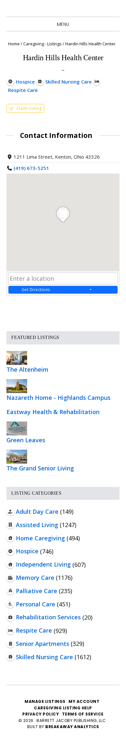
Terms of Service (83, 714)
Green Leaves (25, 440)
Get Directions (36, 289)
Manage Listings (45, 701)
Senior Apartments (42, 643)
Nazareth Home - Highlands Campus (58, 397)
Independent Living (43, 564)
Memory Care (35, 577)
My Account (84, 701)
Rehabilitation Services (48, 617)
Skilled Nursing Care (44, 657)
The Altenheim (27, 369)
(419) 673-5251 (31, 168)
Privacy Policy (41, 714)
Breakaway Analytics (72, 726)
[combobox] (63, 278)
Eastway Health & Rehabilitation (53, 412)
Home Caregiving (40, 538)
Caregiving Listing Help (63, 708)
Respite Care (34, 630)
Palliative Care (36, 591)
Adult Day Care (37, 511)
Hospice (27, 551)
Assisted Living (37, 525)
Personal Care (35, 604)
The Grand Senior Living (40, 468)
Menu (63, 24)
